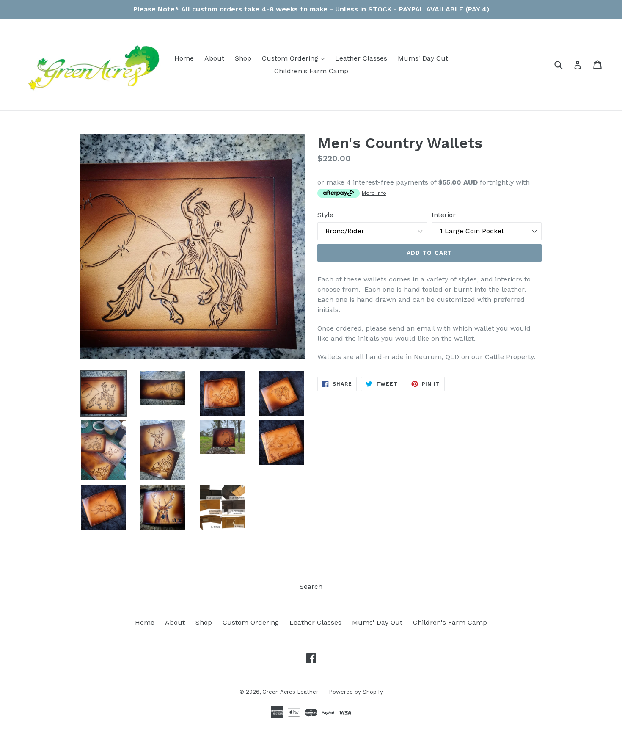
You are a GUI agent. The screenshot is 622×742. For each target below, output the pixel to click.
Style (325, 215)
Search (311, 586)
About (214, 58)
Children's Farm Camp (311, 71)
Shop (243, 58)
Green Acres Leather (290, 692)
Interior (444, 215)
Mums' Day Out (423, 58)
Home (184, 58)
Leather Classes (361, 58)
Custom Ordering (295, 58)
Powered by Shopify (356, 692)
